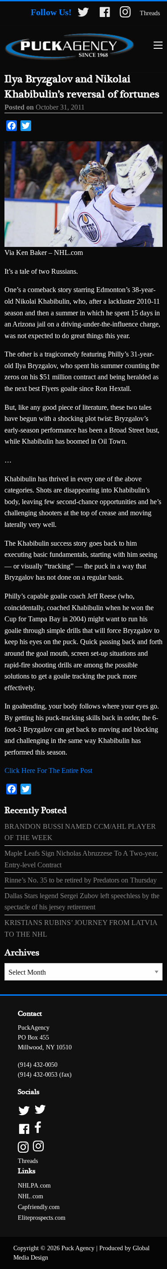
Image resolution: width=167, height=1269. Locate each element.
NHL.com (30, 1196)
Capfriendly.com (39, 1207)
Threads (150, 13)
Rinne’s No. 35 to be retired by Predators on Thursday (80, 880)
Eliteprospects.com (41, 1217)
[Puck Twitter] (83, 1110)
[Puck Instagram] (83, 1146)
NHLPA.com (34, 1185)
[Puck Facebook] (83, 1128)
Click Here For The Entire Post (48, 770)
